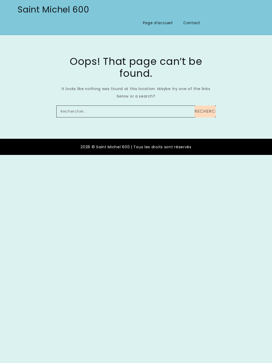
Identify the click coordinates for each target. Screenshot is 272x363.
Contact (191, 23)
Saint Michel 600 (53, 9)
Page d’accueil (158, 23)
